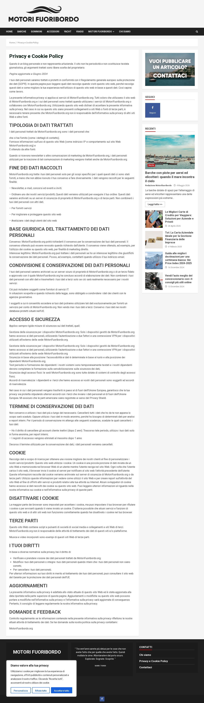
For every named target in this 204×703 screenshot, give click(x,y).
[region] (41, 678)
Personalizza (21, 690)
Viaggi (80, 31)
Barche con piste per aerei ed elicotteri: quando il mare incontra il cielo (170, 152)
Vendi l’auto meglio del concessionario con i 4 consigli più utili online (154, 281)
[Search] (197, 32)
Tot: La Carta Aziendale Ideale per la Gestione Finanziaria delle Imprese (154, 239)
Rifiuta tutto (41, 690)
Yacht (67, 31)
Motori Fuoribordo (100, 31)
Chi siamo (125, 31)
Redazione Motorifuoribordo (158, 185)
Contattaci (145, 667)
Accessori (53, 31)
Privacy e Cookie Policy (153, 661)
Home (9, 31)
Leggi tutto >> (155, 204)
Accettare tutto (61, 690)
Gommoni (36, 31)
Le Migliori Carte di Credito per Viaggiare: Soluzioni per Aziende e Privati (154, 219)
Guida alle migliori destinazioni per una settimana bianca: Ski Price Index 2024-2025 (154, 260)
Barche (21, 31)
